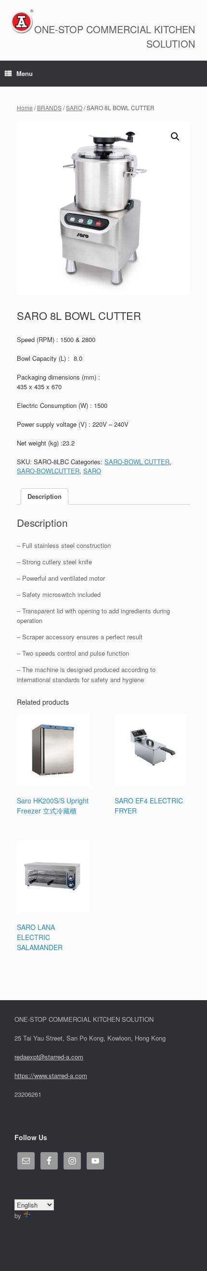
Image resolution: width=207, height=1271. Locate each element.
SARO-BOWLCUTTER (48, 470)
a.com (78, 1075)
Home (25, 107)
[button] (175, 136)
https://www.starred (41, 1075)
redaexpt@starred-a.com (48, 1056)
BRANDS (49, 107)
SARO (74, 107)
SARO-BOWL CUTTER (136, 461)
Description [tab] (44, 496)
